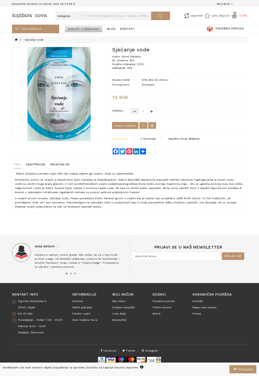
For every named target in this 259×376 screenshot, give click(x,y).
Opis (17, 164)
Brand (156, 313)
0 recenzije (148, 138)
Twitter (130, 350)
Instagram (151, 350)
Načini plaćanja (82, 307)
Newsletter (119, 319)
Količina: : (118, 110)
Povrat (196, 313)
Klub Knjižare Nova (84, 319)
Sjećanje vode (34, 39)
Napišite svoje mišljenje (184, 138)
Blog (111, 29)
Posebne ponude (163, 301)
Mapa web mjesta (204, 307)
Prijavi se (233, 256)
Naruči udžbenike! (84, 29)
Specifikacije (35, 164)
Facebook (109, 350)
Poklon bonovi (161, 307)
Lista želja (119, 313)
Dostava (77, 301)
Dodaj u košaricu (125, 125)
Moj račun (118, 301)
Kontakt (127, 29)
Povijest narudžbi (123, 307)
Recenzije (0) (60, 164)
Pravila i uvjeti (81, 313)
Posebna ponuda (230, 28)
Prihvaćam (245, 369)
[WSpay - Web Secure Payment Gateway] (154, 359)
